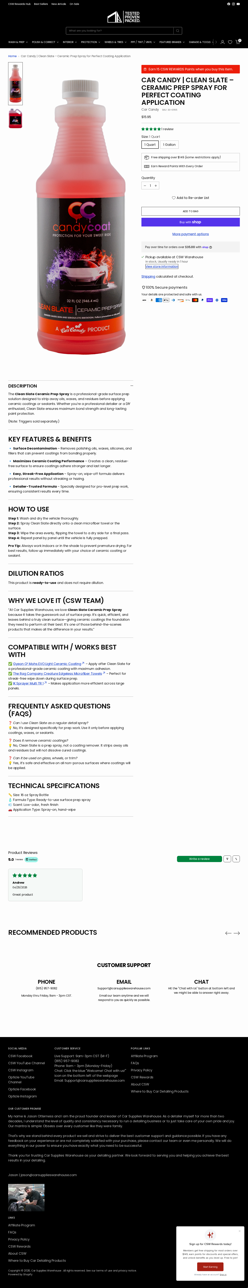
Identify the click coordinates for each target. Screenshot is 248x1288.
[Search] (177, 31)
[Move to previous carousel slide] (228, 933)
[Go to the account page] (222, 42)
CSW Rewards (142, 1077)
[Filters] (227, 859)
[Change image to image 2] (15, 118)
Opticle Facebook (22, 1089)
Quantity (148, 178)
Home (12, 56)
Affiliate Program (144, 1056)
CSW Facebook (20, 1056)
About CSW (140, 1084)
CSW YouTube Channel (26, 1063)
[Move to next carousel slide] (237, 933)
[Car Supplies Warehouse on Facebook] (228, 4)
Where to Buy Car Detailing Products (160, 1091)
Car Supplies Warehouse (46, 1270)
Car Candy (150, 109)
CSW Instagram (20, 1070)
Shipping (148, 276)
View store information (162, 266)
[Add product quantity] (156, 185)
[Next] (216, 42)
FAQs (135, 1063)
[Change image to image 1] (15, 83)
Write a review (199, 859)
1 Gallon (169, 144)
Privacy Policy (141, 1070)
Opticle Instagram (22, 1096)
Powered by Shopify (20, 1274)
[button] (151, 129)
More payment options (190, 234)
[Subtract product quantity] (145, 185)
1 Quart (150, 144)
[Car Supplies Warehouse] (124, 16)
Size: (150, 136)
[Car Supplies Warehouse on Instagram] (233, 4)
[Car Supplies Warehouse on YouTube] (238, 4)
